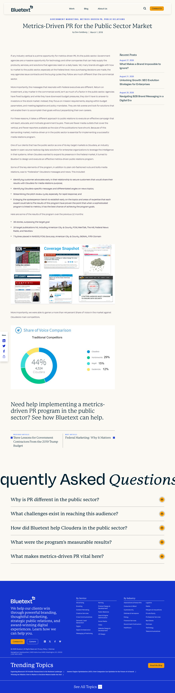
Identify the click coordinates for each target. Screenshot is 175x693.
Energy (126, 617)
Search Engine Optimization (103, 616)
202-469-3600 (16, 654)
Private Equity (150, 613)
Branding (79, 606)
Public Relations (103, 612)
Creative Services (82, 613)
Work (72, 8)
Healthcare (127, 628)
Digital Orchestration (83, 630)
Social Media (102, 621)
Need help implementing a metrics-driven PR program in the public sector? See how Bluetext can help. (58, 411)
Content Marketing (82, 610)
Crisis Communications (84, 617)
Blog (86, 8)
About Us (102, 8)
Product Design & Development (104, 607)
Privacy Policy (42, 649)
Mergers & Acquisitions (154, 610)
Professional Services (153, 617)
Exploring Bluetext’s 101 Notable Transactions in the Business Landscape (36, 671)
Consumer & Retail (130, 606)
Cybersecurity (129, 610)
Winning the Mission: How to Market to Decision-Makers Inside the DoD (36, 674)
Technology (150, 628)
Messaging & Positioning (84, 633)
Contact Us (157, 8)
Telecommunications (153, 631)
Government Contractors (132, 624)
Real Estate (149, 620)
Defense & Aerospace (131, 613)
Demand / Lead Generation (81, 621)
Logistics (149, 603)
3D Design (101, 634)
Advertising (80, 603)
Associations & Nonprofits (133, 603)
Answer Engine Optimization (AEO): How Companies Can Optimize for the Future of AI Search (100, 671)
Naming (101, 603)
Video (100, 625)
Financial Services (130, 620)
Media (148, 606)
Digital (78, 626)
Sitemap (52, 649)
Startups (149, 624)
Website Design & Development (104, 629)
